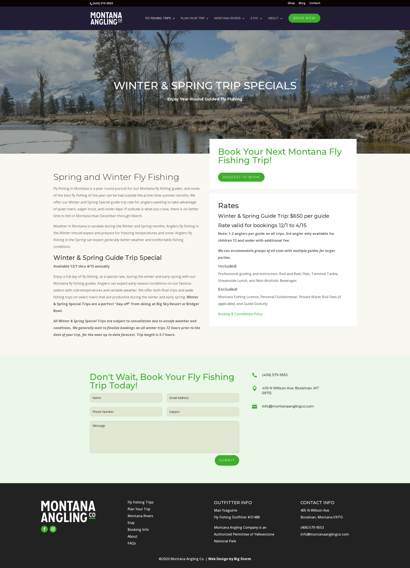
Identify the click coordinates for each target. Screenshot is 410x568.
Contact (314, 3)
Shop (291, 3)
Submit (227, 460)
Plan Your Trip (193, 18)
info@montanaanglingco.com (288, 406)
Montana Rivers (227, 18)
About (273, 18)
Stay (254, 18)
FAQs (131, 543)
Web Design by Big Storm (229, 558)
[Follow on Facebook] (44, 529)
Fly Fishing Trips (158, 18)
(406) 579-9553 (275, 375)
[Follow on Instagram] (53, 529)
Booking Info (138, 529)
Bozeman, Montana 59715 (321, 517)
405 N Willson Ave (314, 510)
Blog (302, 3)
